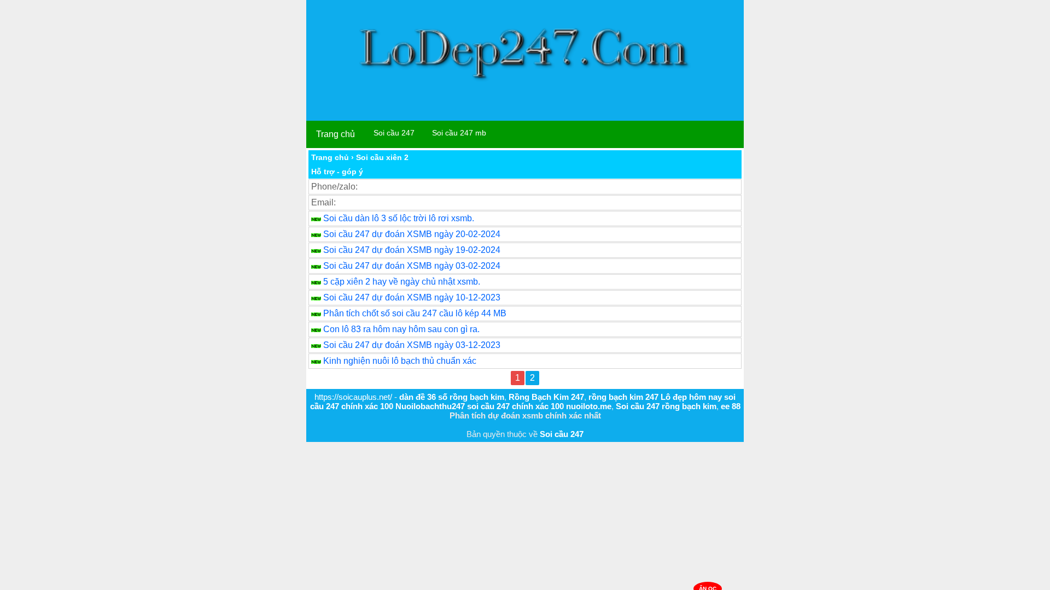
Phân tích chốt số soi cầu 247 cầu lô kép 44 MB (414, 313)
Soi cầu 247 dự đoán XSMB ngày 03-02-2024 (411, 265)
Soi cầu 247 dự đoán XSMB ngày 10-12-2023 (411, 297)
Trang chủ (335, 134)
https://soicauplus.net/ (353, 397)
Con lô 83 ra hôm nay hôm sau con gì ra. (401, 329)
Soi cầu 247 (394, 132)
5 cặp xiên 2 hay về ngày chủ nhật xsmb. (401, 281)
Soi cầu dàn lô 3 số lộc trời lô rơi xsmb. (398, 218)
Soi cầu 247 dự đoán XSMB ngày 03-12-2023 (411, 345)
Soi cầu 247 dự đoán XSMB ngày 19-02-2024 (411, 250)
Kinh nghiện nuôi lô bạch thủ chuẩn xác (399, 360)
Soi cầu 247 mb (459, 132)
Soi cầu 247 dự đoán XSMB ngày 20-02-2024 (411, 234)
